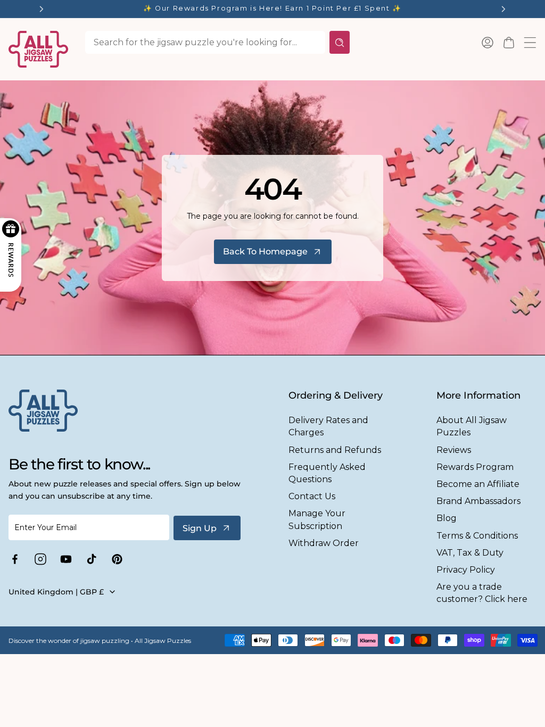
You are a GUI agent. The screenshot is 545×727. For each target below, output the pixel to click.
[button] (508, 42)
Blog (446, 518)
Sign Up (200, 528)
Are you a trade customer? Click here (481, 593)
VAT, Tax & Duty (469, 553)
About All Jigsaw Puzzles (471, 426)
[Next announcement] (503, 9)
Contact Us (311, 496)
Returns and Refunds (334, 450)
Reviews (453, 450)
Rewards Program (475, 467)
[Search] (339, 42)
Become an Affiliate (477, 484)
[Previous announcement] (41, 9)
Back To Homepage (265, 251)
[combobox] (205, 42)
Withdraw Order (323, 543)
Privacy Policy (465, 570)
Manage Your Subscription (316, 519)
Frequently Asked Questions (327, 473)
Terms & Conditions (477, 536)
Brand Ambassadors (478, 501)
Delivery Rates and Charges (328, 426)
